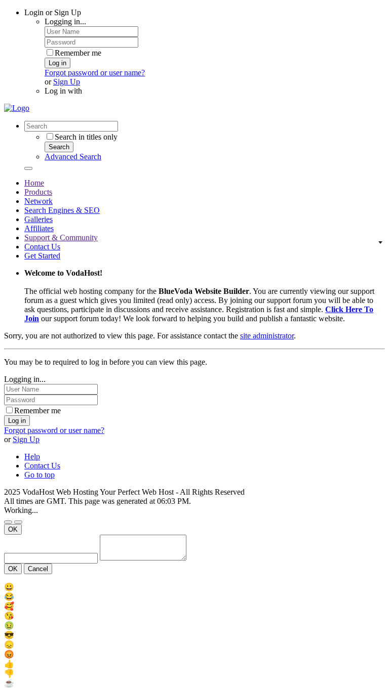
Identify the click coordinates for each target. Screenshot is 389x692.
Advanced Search (73, 156)
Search (59, 147)
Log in (57, 63)
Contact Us (42, 246)
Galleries (38, 219)
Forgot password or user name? (95, 72)
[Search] (28, 168)
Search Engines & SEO (62, 210)
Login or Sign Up (52, 12)
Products (38, 192)
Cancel (38, 569)
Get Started (42, 255)
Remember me (78, 53)
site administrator (267, 335)
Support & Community (61, 237)
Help (32, 456)
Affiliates (39, 228)
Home (34, 183)
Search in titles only (86, 137)
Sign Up (66, 81)
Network (38, 201)
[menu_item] (194, 587)
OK (13, 529)
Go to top (39, 474)
